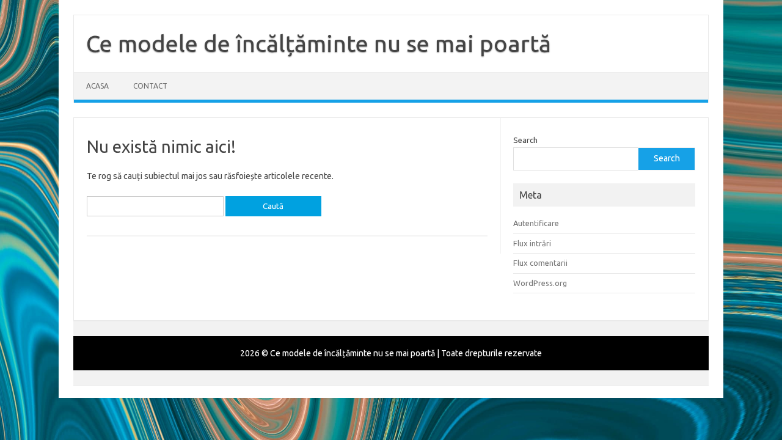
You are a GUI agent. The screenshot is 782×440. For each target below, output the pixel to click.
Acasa (97, 86)
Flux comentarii (540, 262)
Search (525, 140)
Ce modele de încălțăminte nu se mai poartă (318, 43)
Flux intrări (532, 243)
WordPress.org (540, 283)
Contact (150, 86)
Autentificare (536, 223)
